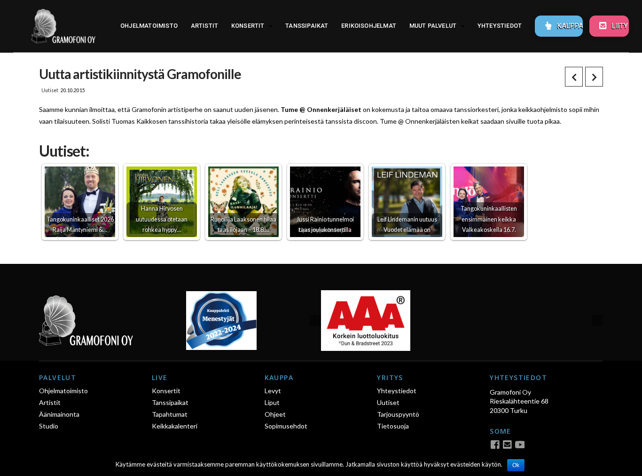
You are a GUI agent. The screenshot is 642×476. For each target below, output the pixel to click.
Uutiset (49, 90)
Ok (515, 465)
